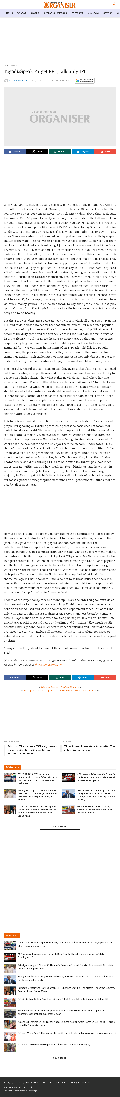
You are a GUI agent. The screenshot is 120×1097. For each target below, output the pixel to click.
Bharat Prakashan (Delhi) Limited (19, 1087)
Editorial (77, 13)
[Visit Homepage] (60, 5)
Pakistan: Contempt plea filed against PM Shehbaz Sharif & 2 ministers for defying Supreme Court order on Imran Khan (37, 811)
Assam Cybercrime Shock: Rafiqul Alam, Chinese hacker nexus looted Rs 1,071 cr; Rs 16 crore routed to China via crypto (66, 1023)
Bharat (21, 13)
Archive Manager (18, 80)
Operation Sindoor (55, 13)
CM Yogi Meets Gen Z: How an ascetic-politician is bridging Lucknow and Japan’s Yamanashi (67, 1033)
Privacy (7, 1082)
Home (9, 13)
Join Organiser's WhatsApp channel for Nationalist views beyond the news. (60, 690)
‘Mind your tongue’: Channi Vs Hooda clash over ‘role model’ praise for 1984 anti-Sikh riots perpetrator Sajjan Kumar (38, 795)
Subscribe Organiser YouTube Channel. (60, 687)
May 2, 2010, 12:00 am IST (45, 80)
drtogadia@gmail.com (49, 665)
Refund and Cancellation (54, 1082)
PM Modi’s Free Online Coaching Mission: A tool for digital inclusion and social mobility (94, 810)
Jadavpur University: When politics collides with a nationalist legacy (54, 1045)
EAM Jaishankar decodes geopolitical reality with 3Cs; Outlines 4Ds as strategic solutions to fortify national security (95, 795)
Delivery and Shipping (80, 1082)
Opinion (107, 13)
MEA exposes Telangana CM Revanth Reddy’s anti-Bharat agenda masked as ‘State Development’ (95, 777)
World (35, 13)
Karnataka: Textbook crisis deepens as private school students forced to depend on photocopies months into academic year (61, 1012)
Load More (60, 827)
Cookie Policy (32, 1082)
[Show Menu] (5, 4)
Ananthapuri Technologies (27, 1091)
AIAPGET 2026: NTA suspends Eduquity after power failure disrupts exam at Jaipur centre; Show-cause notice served (37, 779)
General (14, 65)
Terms (18, 1082)
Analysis (93, 13)
